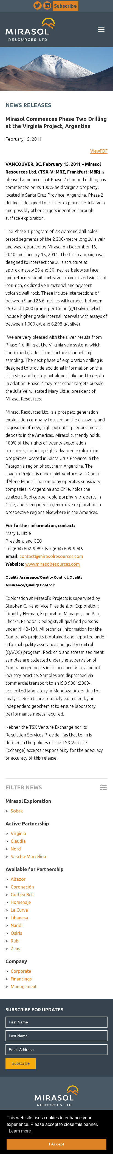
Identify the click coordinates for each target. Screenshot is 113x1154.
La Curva (19, 910)
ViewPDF (99, 150)
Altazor (18, 879)
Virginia (18, 833)
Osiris (16, 933)
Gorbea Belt (22, 894)
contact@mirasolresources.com (51, 556)
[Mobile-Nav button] (101, 29)
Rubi (15, 940)
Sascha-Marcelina (28, 856)
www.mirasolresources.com (52, 564)
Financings (21, 978)
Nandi (16, 925)
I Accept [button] (56, 1144)
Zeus (15, 948)
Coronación (22, 886)
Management (24, 986)
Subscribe (65, 6)
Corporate (21, 971)
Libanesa (19, 917)
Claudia (18, 841)
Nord (16, 848)
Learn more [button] (20, 1131)
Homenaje (21, 902)
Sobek (17, 810)
